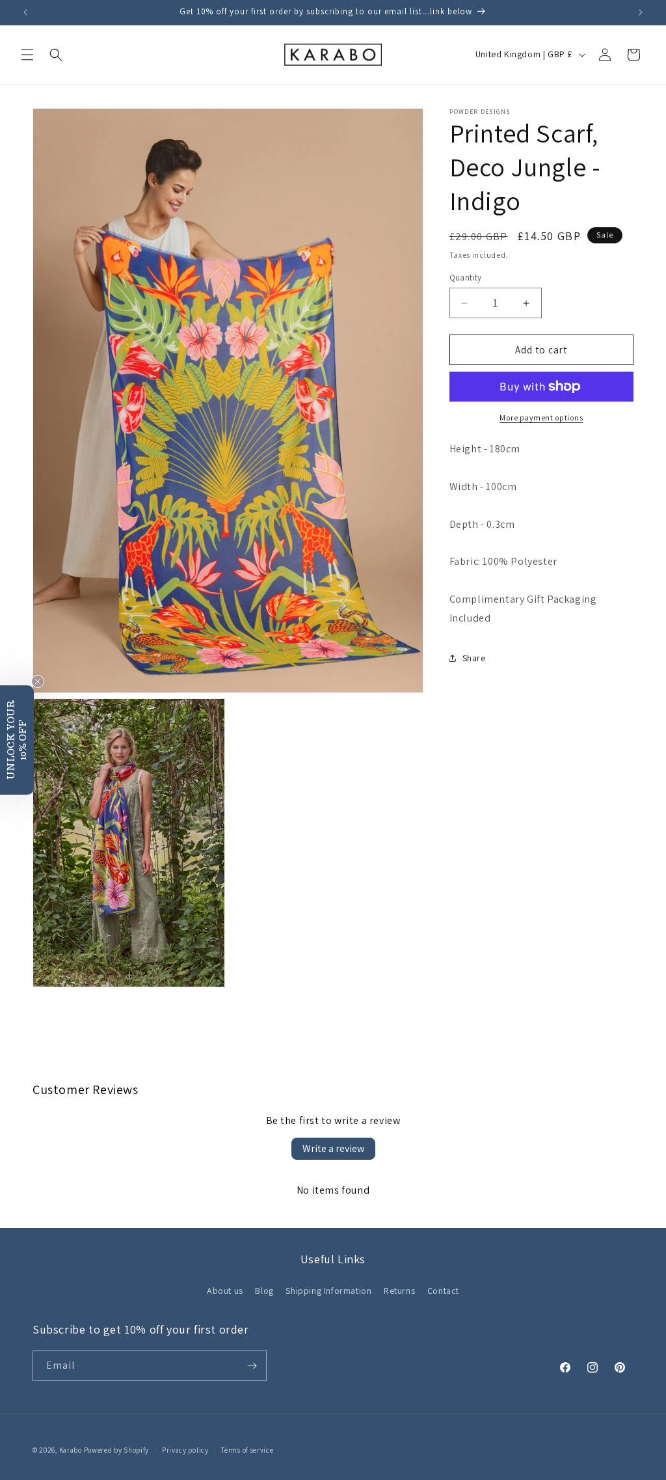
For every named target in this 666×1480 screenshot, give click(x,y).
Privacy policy (185, 1450)
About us (225, 1290)
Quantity (465, 277)
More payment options (541, 417)
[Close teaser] (37, 681)
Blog (264, 1290)
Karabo (70, 1450)
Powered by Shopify (117, 1450)
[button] (27, 54)
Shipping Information (328, 1290)
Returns (399, 1290)
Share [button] (474, 658)
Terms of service (247, 1450)
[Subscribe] (251, 1365)
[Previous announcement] (25, 12)
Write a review (333, 1148)
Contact (443, 1290)
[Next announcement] (640, 12)
